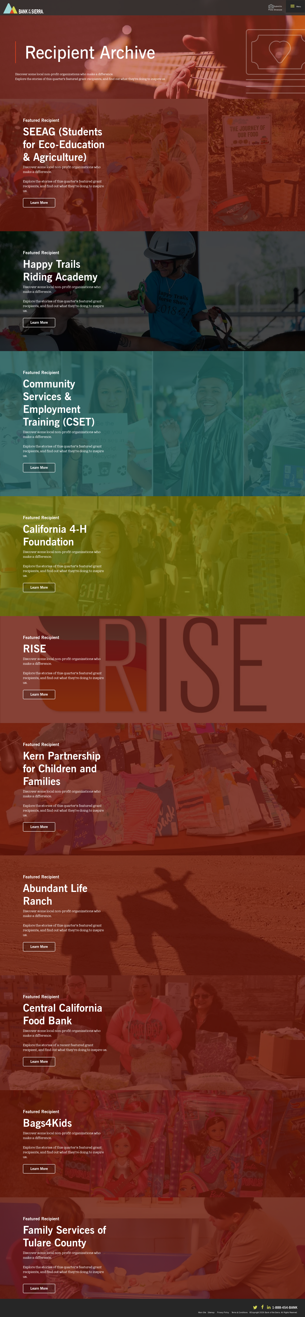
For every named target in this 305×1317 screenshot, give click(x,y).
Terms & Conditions (240, 1312)
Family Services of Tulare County (64, 1236)
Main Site (202, 1312)
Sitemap (211, 1312)
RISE (34, 648)
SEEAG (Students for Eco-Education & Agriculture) (64, 144)
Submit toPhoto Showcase (275, 8)
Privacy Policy (223, 1312)
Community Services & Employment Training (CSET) (59, 402)
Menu (298, 6)
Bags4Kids (47, 1122)
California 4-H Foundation (55, 535)
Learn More (39, 202)
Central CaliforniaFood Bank (62, 1014)
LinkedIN (269, 1308)
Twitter (256, 1308)
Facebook (262, 1307)
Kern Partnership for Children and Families (62, 768)
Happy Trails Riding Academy (60, 270)
